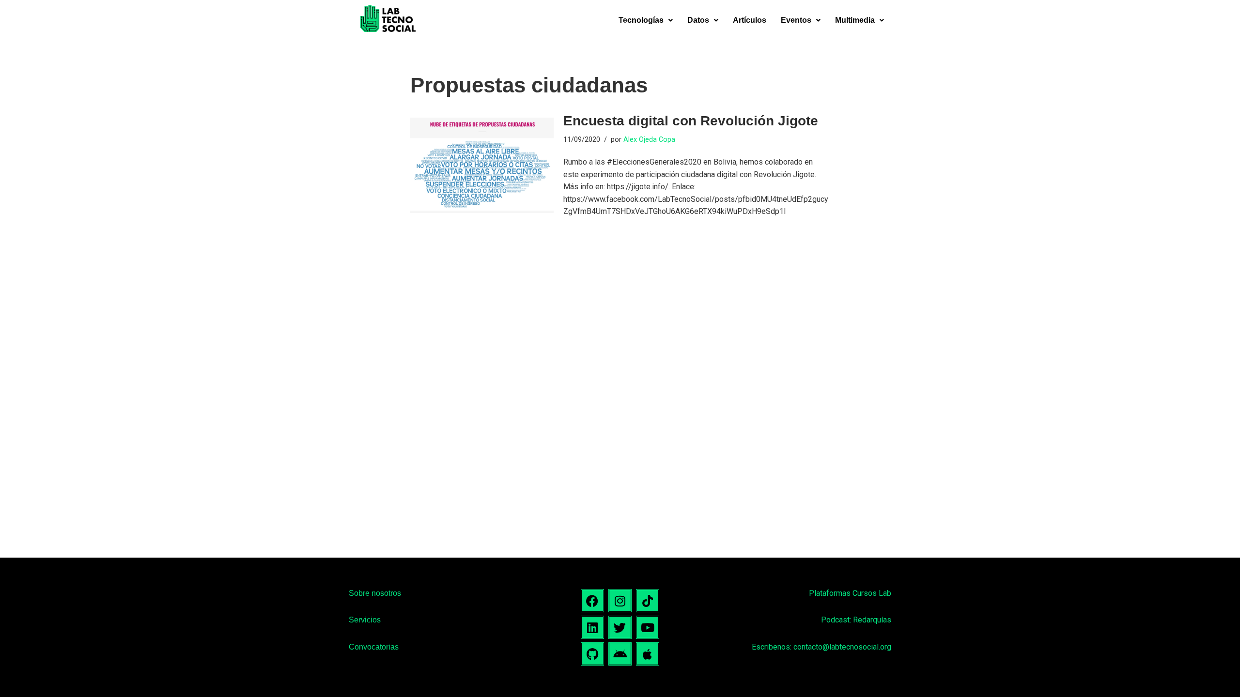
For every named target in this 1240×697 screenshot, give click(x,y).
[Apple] (648, 654)
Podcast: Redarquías (856, 619)
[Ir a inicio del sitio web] (388, 20)
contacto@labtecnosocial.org (842, 647)
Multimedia (855, 20)
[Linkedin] (592, 627)
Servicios (365, 620)
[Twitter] (620, 627)
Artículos (749, 20)
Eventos (796, 20)
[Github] (592, 654)
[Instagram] (620, 601)
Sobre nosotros (375, 593)
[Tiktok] (648, 601)
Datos (698, 20)
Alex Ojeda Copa (649, 140)
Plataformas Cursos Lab (850, 593)
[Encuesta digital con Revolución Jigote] (482, 165)
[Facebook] (592, 601)
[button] (645, 20)
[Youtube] (648, 627)
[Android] (620, 654)
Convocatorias (374, 647)
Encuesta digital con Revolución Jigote (690, 120)
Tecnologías (641, 20)
